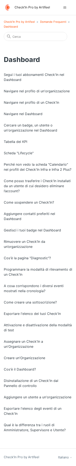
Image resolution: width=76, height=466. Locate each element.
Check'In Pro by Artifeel (19, 21)
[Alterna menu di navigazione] (64, 7)
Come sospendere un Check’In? (29, 202)
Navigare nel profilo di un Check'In (31, 102)
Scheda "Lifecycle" (19, 153)
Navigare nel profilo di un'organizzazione (37, 91)
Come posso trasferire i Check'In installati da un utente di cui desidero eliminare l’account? (37, 186)
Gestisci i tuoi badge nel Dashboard (32, 230)
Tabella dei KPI (15, 142)
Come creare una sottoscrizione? (30, 302)
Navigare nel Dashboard (23, 114)
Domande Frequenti (53, 21)
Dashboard (11, 26)
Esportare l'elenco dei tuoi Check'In (32, 314)
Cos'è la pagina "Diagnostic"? (27, 258)
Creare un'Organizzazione (24, 358)
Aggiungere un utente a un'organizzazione (37, 397)
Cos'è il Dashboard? (20, 369)
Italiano (64, 457)
